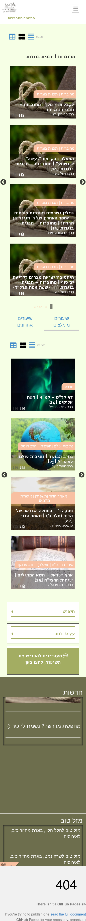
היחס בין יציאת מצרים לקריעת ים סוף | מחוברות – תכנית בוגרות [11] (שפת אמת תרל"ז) (43, 284)
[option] (43, 182)
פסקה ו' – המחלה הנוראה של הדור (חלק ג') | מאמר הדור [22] (44, 518)
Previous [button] (82, 182)
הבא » (38, 306)
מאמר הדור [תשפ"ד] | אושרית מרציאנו (44, 498)
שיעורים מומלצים (61, 321)
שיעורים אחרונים (25, 321)
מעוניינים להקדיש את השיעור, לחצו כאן (40, 659)
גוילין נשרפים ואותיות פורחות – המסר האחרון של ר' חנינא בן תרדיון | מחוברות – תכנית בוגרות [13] (43, 222)
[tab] (61, 321)
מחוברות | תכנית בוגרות (56, 94)
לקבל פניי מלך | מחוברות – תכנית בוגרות (46, 109)
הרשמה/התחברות (21, 18)
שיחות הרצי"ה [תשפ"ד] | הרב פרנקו (45, 564)
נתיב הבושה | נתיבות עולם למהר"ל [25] (46, 461)
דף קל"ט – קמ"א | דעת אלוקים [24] (50, 401)
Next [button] (3, 182)
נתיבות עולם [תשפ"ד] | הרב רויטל (47, 446)
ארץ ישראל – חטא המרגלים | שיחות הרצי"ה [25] (44, 579)
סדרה (69, 386)
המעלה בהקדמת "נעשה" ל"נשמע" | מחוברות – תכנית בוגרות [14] (45, 166)
